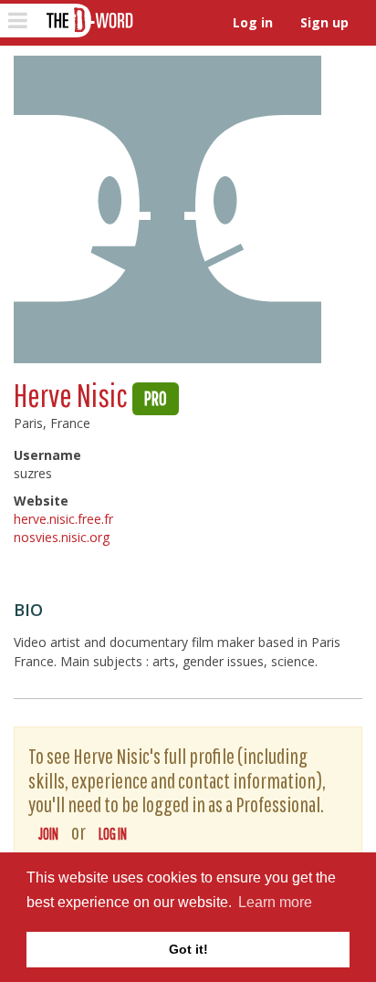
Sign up (324, 22)
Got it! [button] (188, 949)
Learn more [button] (275, 902)
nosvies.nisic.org (62, 537)
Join (48, 833)
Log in (253, 22)
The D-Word (88, 20)
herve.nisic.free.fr (63, 519)
